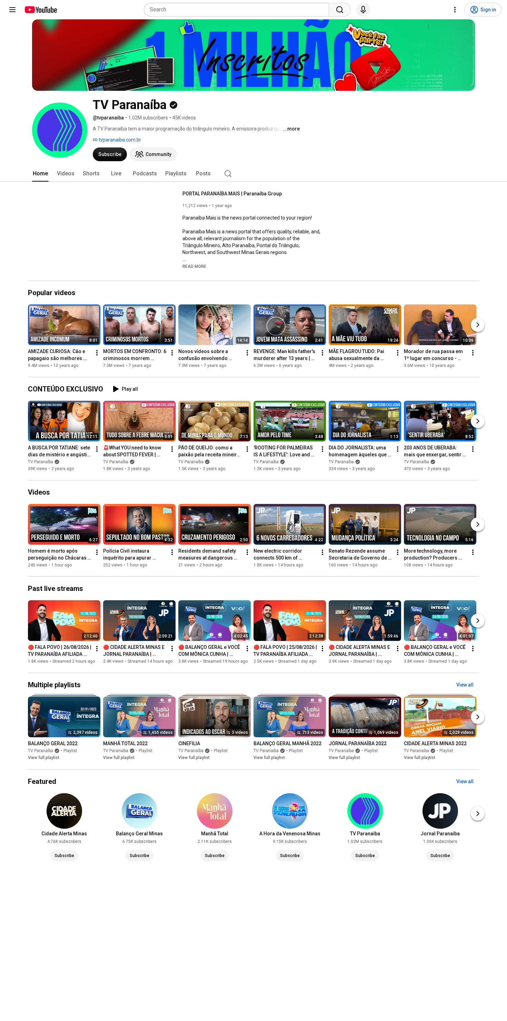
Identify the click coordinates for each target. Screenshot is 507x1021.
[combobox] (238, 10)
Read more (194, 266)
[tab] (40, 173)
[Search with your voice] (363, 10)
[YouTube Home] (40, 9)
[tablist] (253, 173)
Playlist (70, 751)
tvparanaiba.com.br (119, 140)
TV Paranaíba (40, 461)
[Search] (340, 10)
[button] (194, 266)
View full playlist (43, 758)
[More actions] (97, 353)
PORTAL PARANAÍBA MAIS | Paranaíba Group (232, 193)
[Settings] (455, 10)
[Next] (478, 325)
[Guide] (12, 10)
